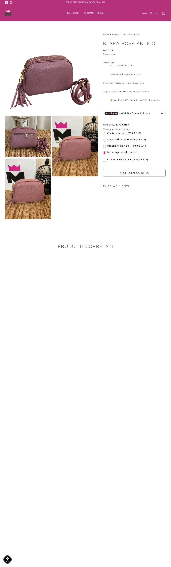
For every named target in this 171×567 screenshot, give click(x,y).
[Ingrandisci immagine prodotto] (51, 73)
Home (106, 34)
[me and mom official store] (8, 13)
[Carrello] (164, 13)
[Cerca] (157, 13)
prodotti (115, 34)
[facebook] (6, 2)
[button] (7, 559)
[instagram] (11, 2)
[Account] (151, 13)
